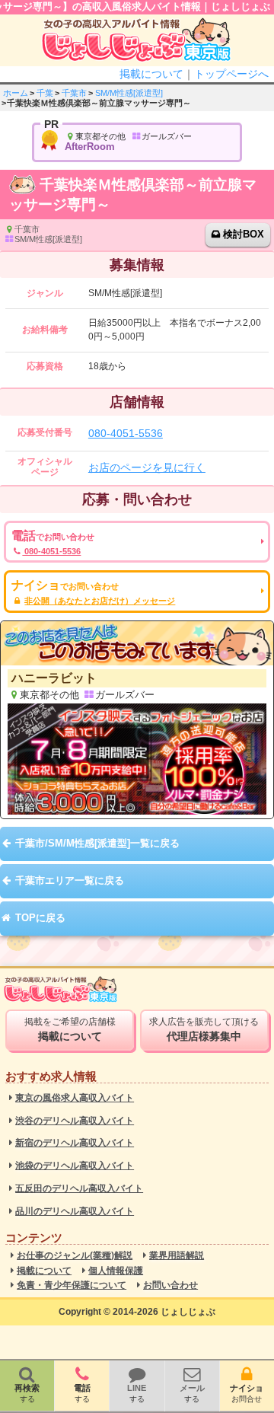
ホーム (15, 92)
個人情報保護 (115, 1271)
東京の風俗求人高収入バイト (74, 1098)
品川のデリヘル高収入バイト (74, 1212)
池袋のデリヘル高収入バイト (74, 1166)
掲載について (151, 74)
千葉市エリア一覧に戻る (69, 880)
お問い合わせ (170, 1285)
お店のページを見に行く (147, 467)
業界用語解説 (176, 1256)
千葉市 (74, 92)
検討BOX (243, 234)
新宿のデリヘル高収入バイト (74, 1143)
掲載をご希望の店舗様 (70, 1029)
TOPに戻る (40, 917)
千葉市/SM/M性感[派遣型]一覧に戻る (97, 843)
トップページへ (231, 74)
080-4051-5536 (125, 433)
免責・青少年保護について (71, 1285)
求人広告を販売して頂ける (204, 1029)
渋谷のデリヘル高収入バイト (74, 1121)
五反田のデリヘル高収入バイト (79, 1189)
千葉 (45, 92)
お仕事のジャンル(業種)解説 (74, 1256)
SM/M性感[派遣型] (129, 92)
